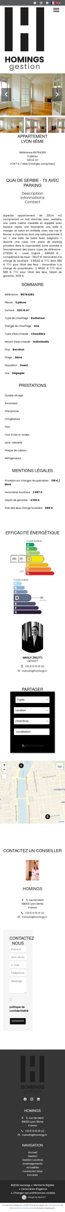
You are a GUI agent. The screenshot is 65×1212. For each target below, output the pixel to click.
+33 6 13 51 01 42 (34, 666)
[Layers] (59, 766)
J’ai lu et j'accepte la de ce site (18, 1007)
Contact (32, 201)
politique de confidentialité (18, 1009)
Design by (37, 1197)
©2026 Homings (20, 1185)
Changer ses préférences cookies (34, 1193)
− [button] (4, 770)
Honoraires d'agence (34, 1189)
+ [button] (4, 765)
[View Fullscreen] (4, 776)
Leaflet (61, 821)
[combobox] (32, 700)
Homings (32, 889)
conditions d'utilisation (23, 1208)
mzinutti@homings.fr (34, 671)
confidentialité (54, 1205)
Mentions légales (43, 1185)
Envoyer (18, 1021)
